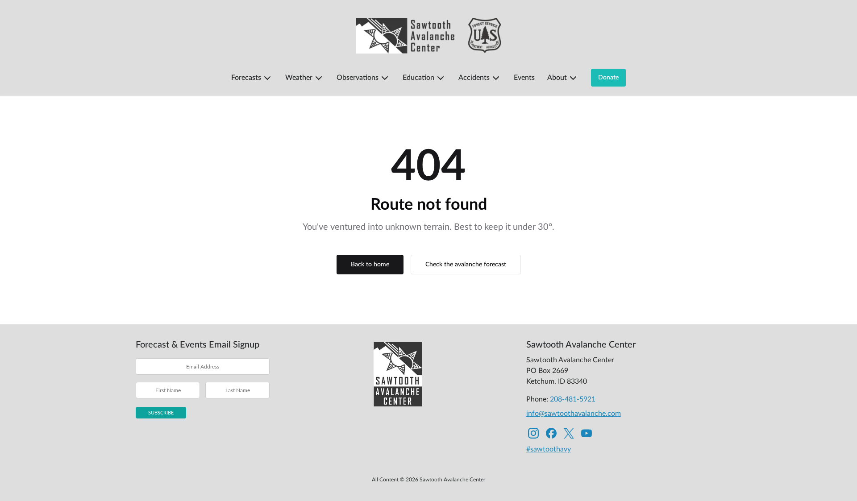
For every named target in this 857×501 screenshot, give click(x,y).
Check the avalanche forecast (465, 264)
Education (418, 77)
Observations (358, 77)
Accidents (474, 77)
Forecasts (246, 77)
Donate (608, 78)
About (557, 77)
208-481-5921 (572, 399)
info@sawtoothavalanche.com (573, 413)
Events (524, 77)
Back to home (370, 264)
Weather (298, 77)
